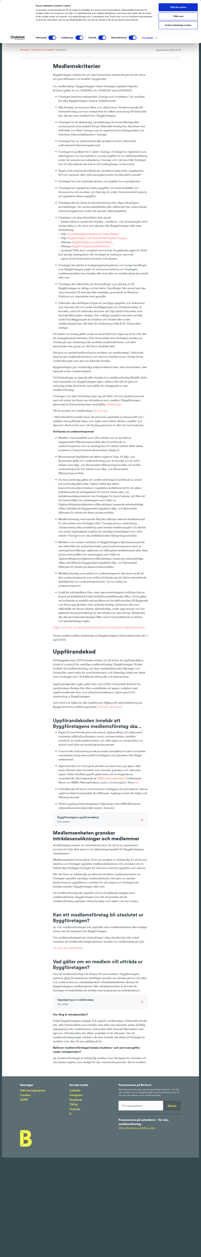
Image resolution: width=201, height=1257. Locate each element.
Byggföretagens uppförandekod (92, 242)
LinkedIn (75, 1090)
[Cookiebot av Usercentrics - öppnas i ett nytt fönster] (18, 38)
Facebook (75, 1100)
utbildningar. (114, 404)
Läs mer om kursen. (110, 707)
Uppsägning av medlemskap (75, 1002)
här (137, 782)
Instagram (76, 1095)
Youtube (74, 1109)
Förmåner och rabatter (42, 49)
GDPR (24, 1100)
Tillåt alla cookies (178, 7)
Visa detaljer (148, 38)
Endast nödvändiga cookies (178, 25)
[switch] (79, 37)
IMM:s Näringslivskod (111, 778)
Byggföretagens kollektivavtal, (91, 246)
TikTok (73, 1104)
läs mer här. (100, 410)
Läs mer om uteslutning (67, 948)
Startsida (24, 49)
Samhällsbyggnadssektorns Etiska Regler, (93, 234)
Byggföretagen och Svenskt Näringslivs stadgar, (97, 238)
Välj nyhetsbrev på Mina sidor (137, 1128)
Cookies (25, 1095)
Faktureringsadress (32, 1090)
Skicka (172, 1106)
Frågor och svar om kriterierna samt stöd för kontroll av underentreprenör (99, 627)
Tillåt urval (178, 16)
